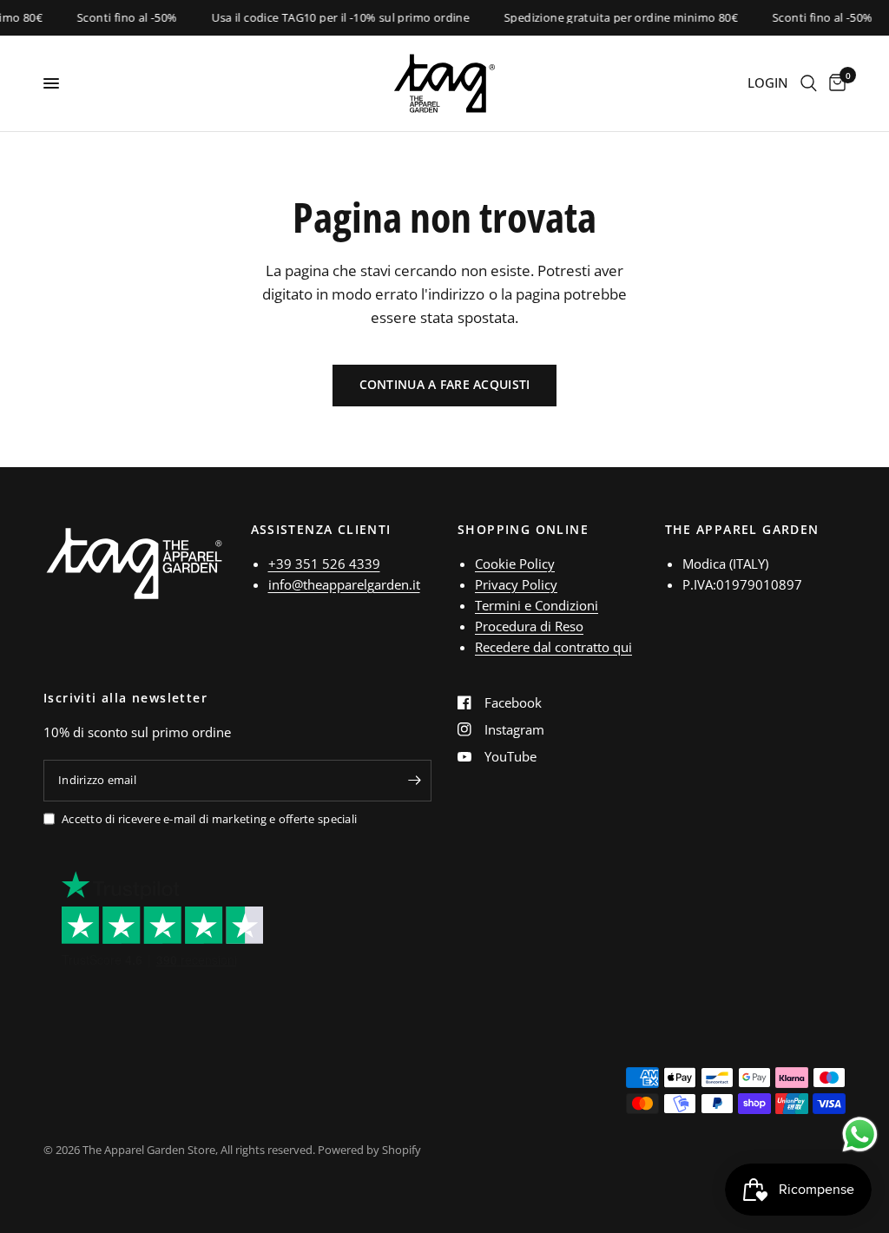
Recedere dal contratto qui (553, 647)
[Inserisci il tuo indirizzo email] (414, 780)
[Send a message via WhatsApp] (860, 1134)
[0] (834, 83)
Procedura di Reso (529, 626)
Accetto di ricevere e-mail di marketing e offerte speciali (209, 819)
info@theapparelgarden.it (344, 584)
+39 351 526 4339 (324, 563)
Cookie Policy (515, 563)
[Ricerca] (808, 83)
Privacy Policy (516, 584)
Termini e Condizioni (536, 605)
